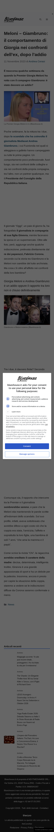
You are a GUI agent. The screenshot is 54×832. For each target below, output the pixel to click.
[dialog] (27, 416)
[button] (27, 412)
